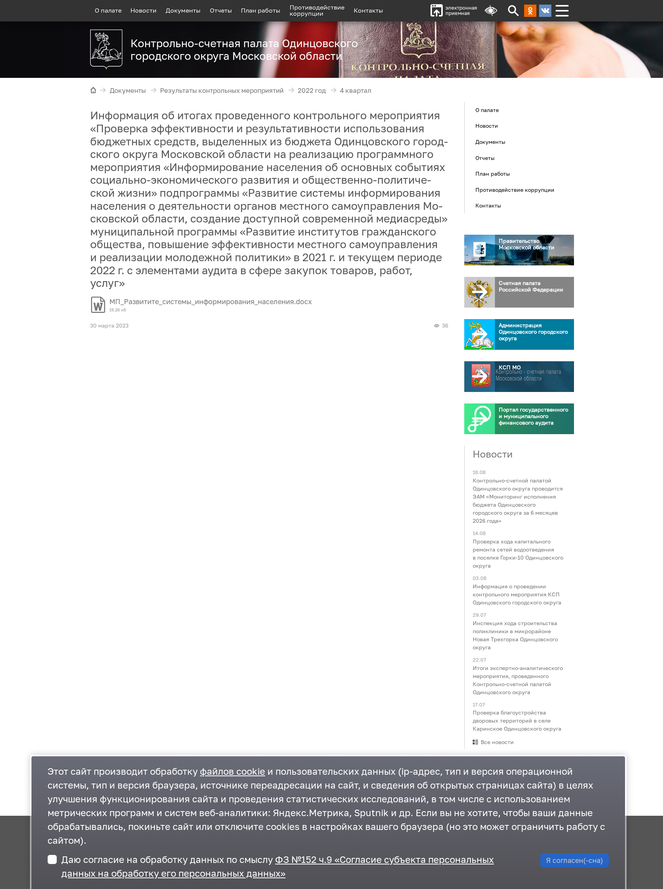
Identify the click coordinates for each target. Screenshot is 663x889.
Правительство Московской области (526, 243)
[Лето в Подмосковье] (477, 46)
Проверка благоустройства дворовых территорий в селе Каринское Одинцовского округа (517, 720)
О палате (108, 10)
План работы (260, 10)
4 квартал (355, 90)
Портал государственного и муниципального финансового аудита (533, 416)
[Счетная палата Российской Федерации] (479, 292)
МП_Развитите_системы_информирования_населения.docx (210, 302)
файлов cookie (232, 771)
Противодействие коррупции (514, 189)
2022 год (312, 90)
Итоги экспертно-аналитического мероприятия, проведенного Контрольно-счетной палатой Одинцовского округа (518, 679)
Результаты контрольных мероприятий (222, 90)
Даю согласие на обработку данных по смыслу (277, 866)
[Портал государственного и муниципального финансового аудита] (479, 418)
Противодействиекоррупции (317, 10)
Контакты (368, 10)
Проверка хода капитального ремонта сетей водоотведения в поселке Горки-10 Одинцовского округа (518, 553)
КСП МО (510, 367)
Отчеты (221, 10)
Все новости (497, 742)
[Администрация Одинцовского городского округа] (479, 334)
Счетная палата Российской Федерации (531, 286)
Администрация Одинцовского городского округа (533, 331)
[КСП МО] (479, 376)
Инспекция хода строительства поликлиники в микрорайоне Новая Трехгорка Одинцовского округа (515, 634)
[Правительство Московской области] (479, 250)
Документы (183, 10)
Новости (143, 10)
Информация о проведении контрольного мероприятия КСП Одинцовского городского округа (517, 594)
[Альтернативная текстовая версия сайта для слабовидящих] (491, 10)
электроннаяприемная (461, 10)
